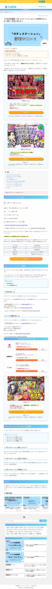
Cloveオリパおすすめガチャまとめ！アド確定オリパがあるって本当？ (31, 508)
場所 (16, 533)
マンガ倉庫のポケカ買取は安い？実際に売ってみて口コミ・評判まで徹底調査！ (35, 576)
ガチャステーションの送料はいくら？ (14, 185)
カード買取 (7, 541)
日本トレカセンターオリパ (26, 159)
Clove (12, 527)
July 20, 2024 (24, 336)
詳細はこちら (41, 1)
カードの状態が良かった (12, 179)
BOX (8, 527)
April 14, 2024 (36, 310)
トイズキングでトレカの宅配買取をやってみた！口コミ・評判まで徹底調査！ (35, 545)
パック (15, 531)
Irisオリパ (27, 371)
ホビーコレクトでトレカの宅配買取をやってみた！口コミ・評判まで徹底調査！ (35, 557)
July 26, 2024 (42, 228)
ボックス (21, 531)
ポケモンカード (18, 497)
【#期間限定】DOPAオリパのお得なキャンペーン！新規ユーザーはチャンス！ (13, 508)
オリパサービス (32, 527)
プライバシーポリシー (25, 585)
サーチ (25, 529)
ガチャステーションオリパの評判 (14, 176)
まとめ (8, 187)
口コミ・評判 (10, 533)
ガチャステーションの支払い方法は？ (14, 184)
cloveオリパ (27, 349)
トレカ (40, 529)
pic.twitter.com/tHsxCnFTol (26, 307)
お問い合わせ (34, 585)
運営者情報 (17, 585)
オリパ (25, 527)
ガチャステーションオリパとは (13, 174)
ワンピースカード (8, 499)
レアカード (37, 531)
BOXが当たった (10, 178)
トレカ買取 (9, 531)
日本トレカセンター (23, 533)
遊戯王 (13, 499)
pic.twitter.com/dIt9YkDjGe (22, 225)
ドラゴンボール (12, 497)
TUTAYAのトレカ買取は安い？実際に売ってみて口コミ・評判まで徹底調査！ (35, 571)
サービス (6, 497)
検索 (43, 520)
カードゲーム (10, 529)
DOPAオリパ (27, 360)
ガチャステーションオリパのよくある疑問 (16, 181)
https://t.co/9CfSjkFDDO (10, 225)
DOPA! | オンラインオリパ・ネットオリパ (26, 112)
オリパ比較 (40, 527)
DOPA (17, 527)
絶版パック (32, 533)
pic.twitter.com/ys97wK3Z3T (24, 333)
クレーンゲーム (18, 529)
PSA (21, 527)
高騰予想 (39, 533)
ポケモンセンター (29, 531)
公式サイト (26, 258)
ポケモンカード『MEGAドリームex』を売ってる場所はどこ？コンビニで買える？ (35, 565)
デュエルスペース (33, 529)
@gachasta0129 (25, 304)
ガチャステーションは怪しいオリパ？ (14, 182)
